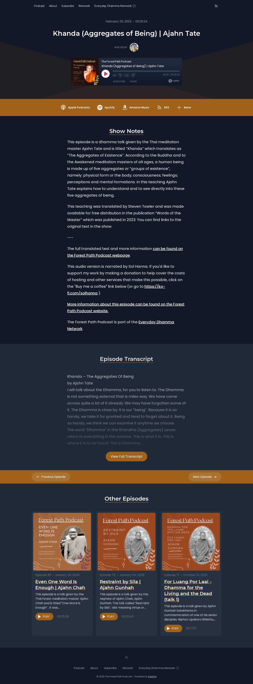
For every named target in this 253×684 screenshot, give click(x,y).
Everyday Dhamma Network (113, 6)
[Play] (105, 74)
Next (202, 477)
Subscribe (67, 6)
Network (84, 6)
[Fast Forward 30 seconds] (133, 75)
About (53, 6)
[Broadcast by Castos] (173, 81)
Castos (152, 676)
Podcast (39, 6)
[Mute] (114, 75)
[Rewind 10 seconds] (120, 75)
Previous (53, 477)
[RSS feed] (216, 6)
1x (127, 75)
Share (133, 81)
